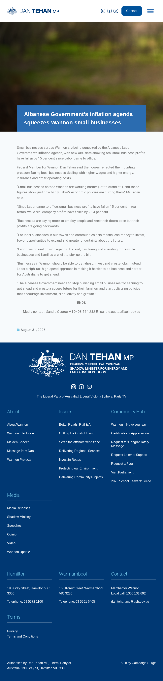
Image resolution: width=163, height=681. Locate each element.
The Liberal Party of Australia (57, 396)
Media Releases (18, 508)
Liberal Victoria (90, 396)
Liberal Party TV (115, 396)
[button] (150, 11)
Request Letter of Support (129, 455)
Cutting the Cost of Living (76, 433)
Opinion (12, 534)
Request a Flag (122, 463)
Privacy (12, 631)
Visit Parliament (122, 472)
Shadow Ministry (19, 517)
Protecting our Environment (78, 468)
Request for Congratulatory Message (130, 444)
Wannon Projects (19, 459)
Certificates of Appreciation (130, 433)
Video (11, 543)
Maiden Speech (18, 442)
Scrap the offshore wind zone (79, 442)
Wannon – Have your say (129, 424)
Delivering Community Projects (81, 477)
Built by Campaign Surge (138, 663)
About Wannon (17, 424)
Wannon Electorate (20, 433)
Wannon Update (18, 552)
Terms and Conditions (22, 636)
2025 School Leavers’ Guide (131, 481)
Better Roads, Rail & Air (75, 424)
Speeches (14, 525)
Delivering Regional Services (79, 451)
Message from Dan (20, 451)
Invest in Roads (70, 459)
